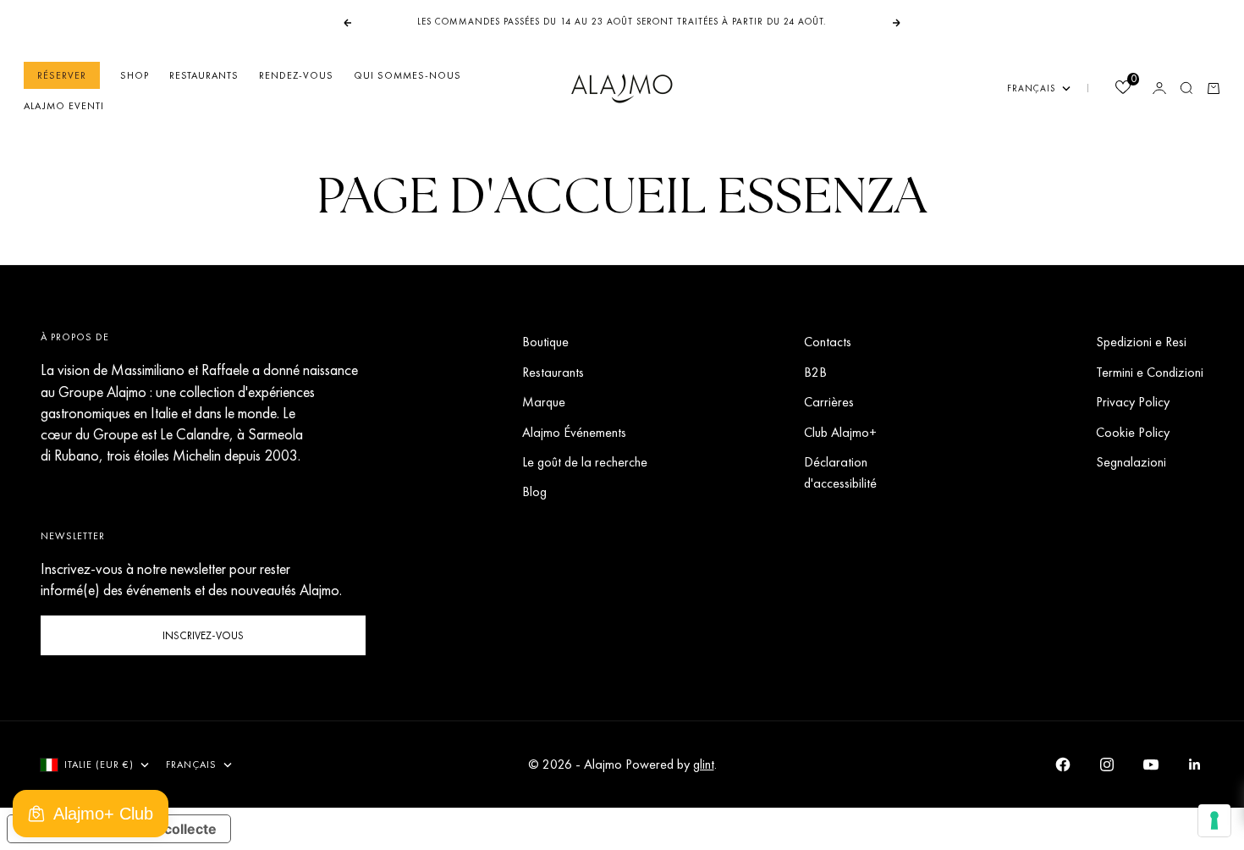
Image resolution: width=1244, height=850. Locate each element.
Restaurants (204, 75)
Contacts (827, 341)
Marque (543, 402)
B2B (815, 372)
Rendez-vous (296, 75)
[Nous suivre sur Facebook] (1062, 764)
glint (703, 764)
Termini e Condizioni (1149, 372)
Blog (534, 491)
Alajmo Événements (574, 432)
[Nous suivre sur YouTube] (1150, 764)
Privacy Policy (1133, 402)
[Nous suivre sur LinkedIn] (1194, 764)
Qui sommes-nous (407, 75)
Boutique (545, 341)
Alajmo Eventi (64, 106)
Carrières (829, 402)
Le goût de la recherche (584, 462)
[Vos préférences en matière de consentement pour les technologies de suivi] (1214, 820)
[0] (1122, 89)
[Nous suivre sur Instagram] (1106, 764)
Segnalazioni (1131, 462)
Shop (134, 75)
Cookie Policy (1133, 432)
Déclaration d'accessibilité (840, 472)
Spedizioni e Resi (1141, 341)
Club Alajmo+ (840, 432)
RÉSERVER (61, 75)
